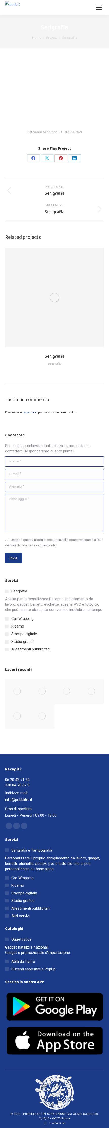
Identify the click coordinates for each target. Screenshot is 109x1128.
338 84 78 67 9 (17, 785)
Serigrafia (50, 132)
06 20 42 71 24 (17, 779)
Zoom (47, 297)
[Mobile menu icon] (99, 8)
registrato (30, 412)
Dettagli (61, 297)
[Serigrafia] (17, 691)
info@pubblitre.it (18, 799)
